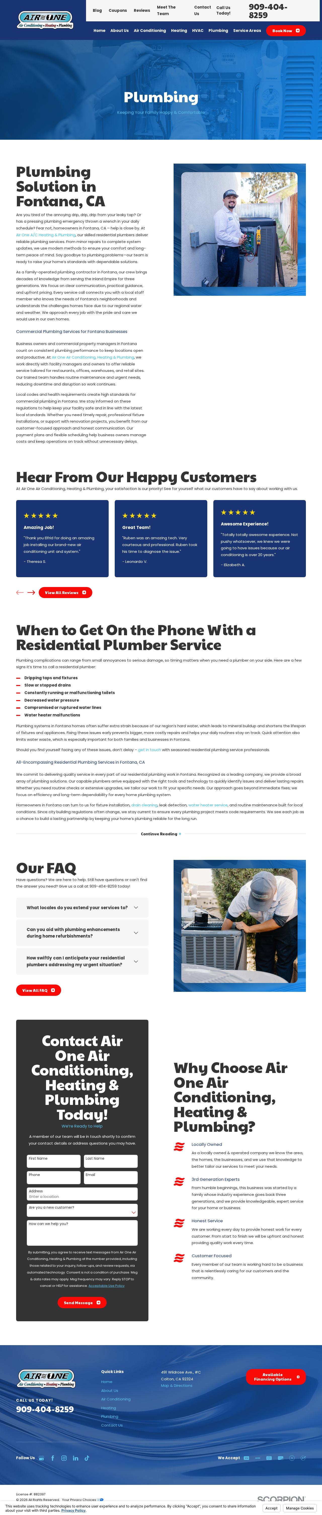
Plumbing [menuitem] (218, 30)
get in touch (149, 749)
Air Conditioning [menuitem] (150, 30)
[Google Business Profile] (41, 1458)
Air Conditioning (116, 1399)
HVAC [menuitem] (198, 30)
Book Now (282, 30)
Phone (34, 1175)
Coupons (118, 10)
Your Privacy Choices (79, 1500)
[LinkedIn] (75, 1458)
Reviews (142, 10)
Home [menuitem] (99, 30)
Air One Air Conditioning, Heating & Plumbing (93, 357)
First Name (38, 1158)
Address (36, 1191)
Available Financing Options (273, 1377)
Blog (97, 10)
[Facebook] (52, 1458)
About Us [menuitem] (119, 30)
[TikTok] (87, 1458)
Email (90, 1175)
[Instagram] (64, 1458)
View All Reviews (61, 592)
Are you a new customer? (51, 1207)
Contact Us (112, 1425)
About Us (109, 1390)
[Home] (45, 20)
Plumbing (109, 1416)
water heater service (208, 805)
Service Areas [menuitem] (247, 30)
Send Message (78, 1302)
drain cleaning (144, 805)
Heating (108, 1407)
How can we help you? (48, 1224)
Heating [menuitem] (179, 30)
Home (106, 1381)
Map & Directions (176, 1385)
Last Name (95, 1158)
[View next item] (31, 592)
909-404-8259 (268, 10)
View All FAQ (34, 990)
